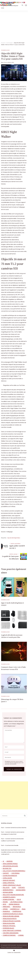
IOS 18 (19, 899)
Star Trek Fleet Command (12, 930)
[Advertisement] (14, 25)
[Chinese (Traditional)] (3, 2)
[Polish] (1, 4)
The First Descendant (10, 933)
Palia (23, 909)
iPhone (5, 902)
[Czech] (5, 2)
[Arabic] (1, 2)
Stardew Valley (8, 928)
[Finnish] (11, 2)
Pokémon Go (16, 911)
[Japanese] (20, 2)
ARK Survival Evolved (10, 866)
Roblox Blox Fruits (9, 918)
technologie (5, 50)
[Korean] (22, 2)
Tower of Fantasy (9, 935)
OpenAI (5, 909)
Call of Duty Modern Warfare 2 (14, 870)
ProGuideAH (13, 945)
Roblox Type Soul (9, 925)
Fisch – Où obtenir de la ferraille (9, 845)
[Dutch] (9, 2)
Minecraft (6, 906)
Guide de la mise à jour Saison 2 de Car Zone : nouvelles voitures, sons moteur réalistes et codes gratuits (13, 852)
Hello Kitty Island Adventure (13, 894)
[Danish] (7, 2)
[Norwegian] (24, 2)
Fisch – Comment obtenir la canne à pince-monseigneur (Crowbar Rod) (12, 833)
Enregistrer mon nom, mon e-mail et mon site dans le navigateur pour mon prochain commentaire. (14, 763)
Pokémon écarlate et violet (13, 913)
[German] (15, 2)
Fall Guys (6, 887)
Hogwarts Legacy (9, 897)
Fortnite (21, 887)
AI (3, 861)
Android (9, 861)
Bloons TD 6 (7, 868)
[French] (13, 2)
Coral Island (7, 878)
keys (4, 904)
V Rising (21, 935)
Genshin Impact (8, 890)
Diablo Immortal (8, 882)
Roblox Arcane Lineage (11, 916)
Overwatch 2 (14, 909)
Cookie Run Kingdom (10, 875)
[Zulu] (11, 4)
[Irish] (16, 2)
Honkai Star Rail (8, 899)
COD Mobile (15, 873)
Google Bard (20, 890)
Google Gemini (8, 892)
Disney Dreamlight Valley (12, 885)
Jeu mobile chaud (16, 902)
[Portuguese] (3, 4)
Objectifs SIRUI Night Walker (13, 537)
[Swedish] (9, 4)
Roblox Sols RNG (9, 923)
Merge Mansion (14, 904)
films (14, 887)
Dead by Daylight (9, 880)
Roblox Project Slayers (11, 921)
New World (17, 906)
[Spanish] (7, 4)
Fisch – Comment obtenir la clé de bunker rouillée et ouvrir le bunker (12, 839)
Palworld (6, 911)
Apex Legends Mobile (10, 863)
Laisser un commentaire (14, 952)
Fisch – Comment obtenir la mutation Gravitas (13, 827)
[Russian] (5, 4)
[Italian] (18, 2)
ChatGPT (6, 873)
